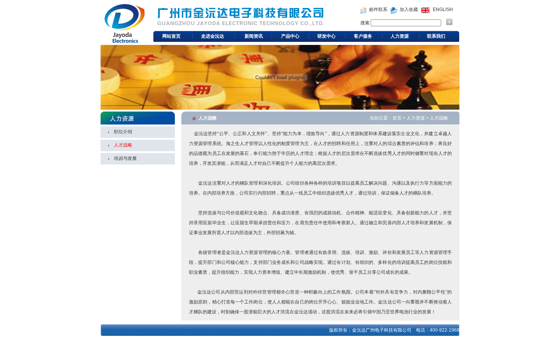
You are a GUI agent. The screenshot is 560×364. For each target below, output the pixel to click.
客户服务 (363, 36)
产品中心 (290, 36)
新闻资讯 (254, 36)
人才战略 (123, 145)
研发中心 (326, 36)
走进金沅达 (212, 36)
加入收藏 (409, 9)
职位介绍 (123, 131)
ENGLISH (443, 9)
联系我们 (436, 36)
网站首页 (171, 36)
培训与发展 (125, 158)
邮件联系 (378, 9)
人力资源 (399, 36)
